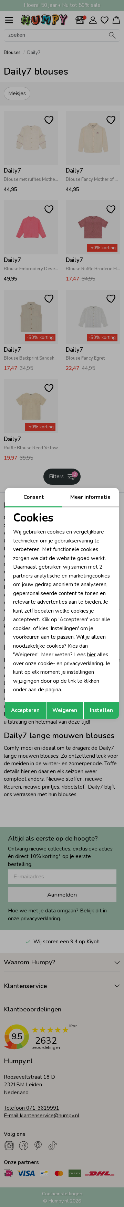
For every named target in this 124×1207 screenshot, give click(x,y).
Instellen (101, 710)
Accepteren (25, 710)
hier (91, 654)
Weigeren (64, 710)
